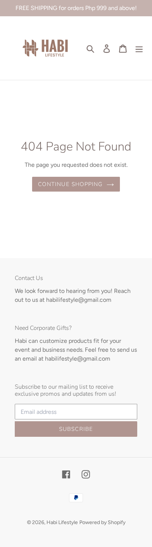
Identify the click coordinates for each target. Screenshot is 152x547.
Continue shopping (70, 184)
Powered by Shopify (102, 522)
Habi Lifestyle (62, 522)
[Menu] (139, 48)
